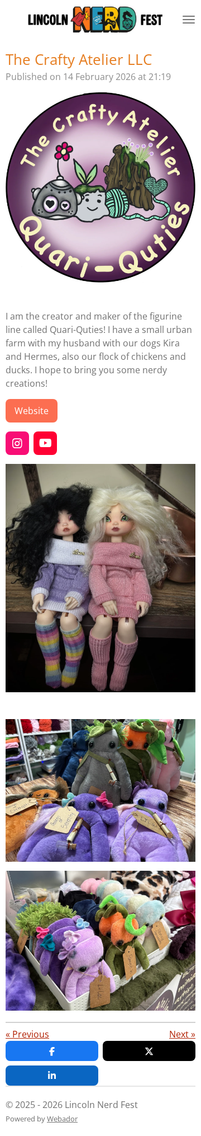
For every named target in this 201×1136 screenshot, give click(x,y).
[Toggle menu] (188, 19)
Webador (62, 1119)
